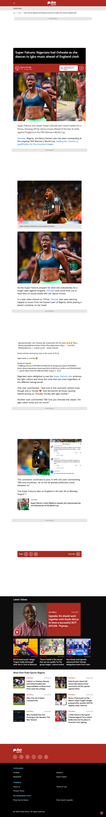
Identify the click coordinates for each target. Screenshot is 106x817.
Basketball (17, 777)
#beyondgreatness (30, 368)
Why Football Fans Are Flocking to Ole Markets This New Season (38, 717)
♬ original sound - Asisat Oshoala (45, 348)
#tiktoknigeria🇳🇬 (24, 345)
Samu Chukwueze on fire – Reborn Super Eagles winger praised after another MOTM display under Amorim (80, 702)
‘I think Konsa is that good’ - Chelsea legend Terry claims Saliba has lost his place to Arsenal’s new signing (80, 718)
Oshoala (21, 138)
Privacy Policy (18, 791)
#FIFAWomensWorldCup (43, 366)
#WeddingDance (24, 348)
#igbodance (55, 345)
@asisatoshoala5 (24, 343)
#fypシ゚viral (65, 345)
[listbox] (53, 653)
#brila (55, 368)
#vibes (43, 345)
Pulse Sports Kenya (20, 800)
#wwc (19, 368)
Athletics (59, 773)
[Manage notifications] (101, 813)
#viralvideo (35, 345)
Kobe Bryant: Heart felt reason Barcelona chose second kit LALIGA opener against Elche (79, 685)
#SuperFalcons (27, 366)
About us (16, 787)
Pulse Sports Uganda (64, 800)
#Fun (73, 345)
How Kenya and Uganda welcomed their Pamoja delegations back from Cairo (78, 662)
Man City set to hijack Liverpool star (35, 699)
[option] (25, 653)
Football (19, 13)
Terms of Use (61, 787)
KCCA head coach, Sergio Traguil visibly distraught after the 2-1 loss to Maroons (25, 662)
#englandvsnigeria (60, 366)
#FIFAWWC (72, 366)
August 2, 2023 (55, 371)
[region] (53, 653)
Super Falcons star (63, 376)
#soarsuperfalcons (45, 368)
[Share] (82, 68)
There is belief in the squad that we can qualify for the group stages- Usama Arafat (52, 662)
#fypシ (75, 343)
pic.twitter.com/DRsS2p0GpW (69, 368)
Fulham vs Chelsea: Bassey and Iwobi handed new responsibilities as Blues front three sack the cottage (38, 685)
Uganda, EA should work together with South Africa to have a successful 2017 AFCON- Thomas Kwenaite (63, 621)
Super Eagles (61, 777)
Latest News (17, 8)
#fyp (48, 345)
